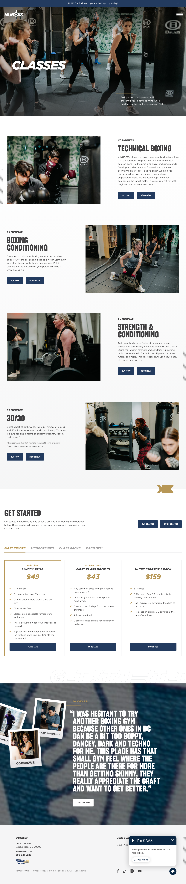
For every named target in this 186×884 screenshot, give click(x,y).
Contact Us (80, 871)
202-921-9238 (23, 855)
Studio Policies (56, 871)
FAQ (69, 871)
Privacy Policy (39, 871)
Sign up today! (110, 3)
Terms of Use (22, 871)
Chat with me (143, 860)
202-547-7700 (24, 851)
